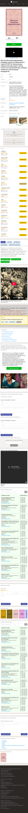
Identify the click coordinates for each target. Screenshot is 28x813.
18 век (13, 4)
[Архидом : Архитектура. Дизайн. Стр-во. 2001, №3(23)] (22, 614)
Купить (14, 44)
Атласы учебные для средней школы (8, 776)
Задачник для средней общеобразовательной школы (11, 768)
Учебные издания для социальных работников (10, 796)
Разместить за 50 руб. (6, 414)
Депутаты (4, 747)
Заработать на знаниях (14, 244)
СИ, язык (2, 780)
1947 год (4, 740)
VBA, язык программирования (6, 774)
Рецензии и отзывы (7, 334)
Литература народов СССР (6, 782)
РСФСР (3, 744)
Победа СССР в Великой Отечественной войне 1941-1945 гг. (12, 798)
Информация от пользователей (10, 339)
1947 (3, 746)
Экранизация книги (14, 58)
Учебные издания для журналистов (7, 802)
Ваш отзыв (3, 588)
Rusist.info (15, 2)
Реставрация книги (13, 116)
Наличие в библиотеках (8, 333)
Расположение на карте (5, 502)
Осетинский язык (4, 787)
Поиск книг (3, 4)
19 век (18, 4)
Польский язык (3, 795)
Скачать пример (5, 262)
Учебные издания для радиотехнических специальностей (12, 805)
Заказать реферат (5, 259)
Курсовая (16, 103)
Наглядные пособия (5, 771)
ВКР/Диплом (21, 103)
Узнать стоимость (16, 259)
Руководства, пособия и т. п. (6, 800)
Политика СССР (4, 806)
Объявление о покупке (8, 331)
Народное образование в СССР (7, 783)
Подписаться (14, 445)
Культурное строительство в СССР (7, 790)
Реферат (11, 103)
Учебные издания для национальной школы (9, 803)
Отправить (24, 604)
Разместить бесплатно (6, 435)
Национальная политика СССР (7, 773)
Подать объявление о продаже (8, 420)
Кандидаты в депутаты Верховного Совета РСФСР (13, 745)
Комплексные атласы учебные (6, 779)
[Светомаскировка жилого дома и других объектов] (9, 614)
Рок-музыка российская (5, 792)
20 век (23, 4)
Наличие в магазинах (7, 338)
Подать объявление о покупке (8, 400)
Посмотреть (23, 153)
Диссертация (12, 104)
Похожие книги (6, 336)
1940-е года (4, 741)
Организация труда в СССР (6, 770)
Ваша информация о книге (7, 721)
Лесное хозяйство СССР (5, 808)
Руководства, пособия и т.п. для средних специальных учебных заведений (13, 786)
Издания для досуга (4, 793)
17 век (8, 4)
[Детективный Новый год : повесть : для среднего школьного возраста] (16, 614)
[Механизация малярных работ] (3, 614)
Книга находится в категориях (9, 341)
